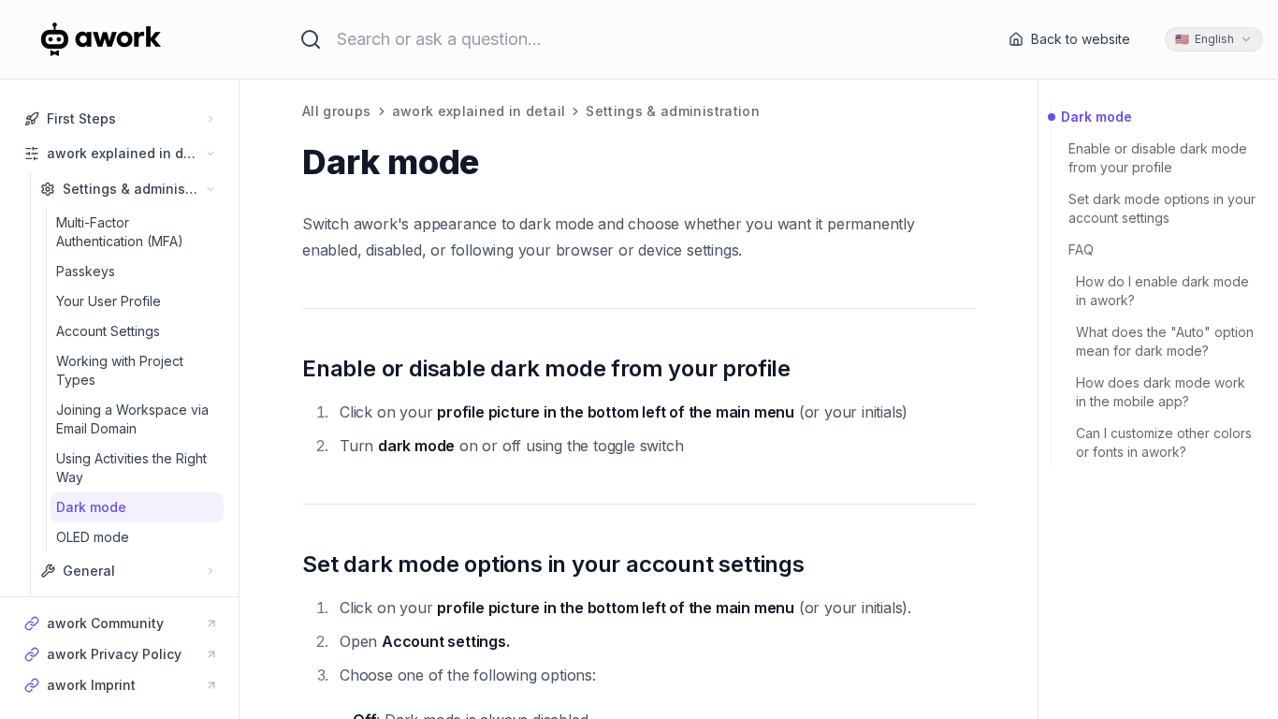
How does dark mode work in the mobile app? (1160, 391)
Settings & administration (673, 111)
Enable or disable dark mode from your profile (1157, 157)
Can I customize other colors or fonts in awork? (1164, 442)
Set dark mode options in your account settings (1162, 208)
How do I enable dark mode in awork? (1162, 290)
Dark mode (1096, 117)
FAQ (1081, 249)
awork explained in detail (479, 111)
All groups (336, 111)
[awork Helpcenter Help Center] (125, 39)
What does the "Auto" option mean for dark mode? (1165, 341)
